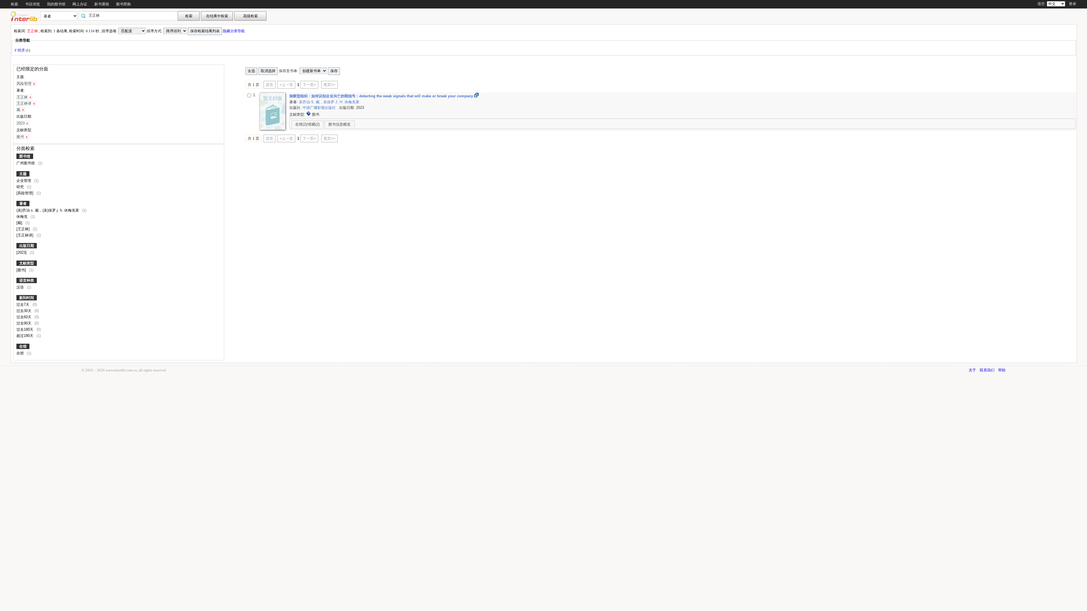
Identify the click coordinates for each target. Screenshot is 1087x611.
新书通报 (101, 4)
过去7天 (23, 304)
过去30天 (24, 311)
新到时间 (26, 298)
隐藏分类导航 (234, 31)
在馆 (23, 346)
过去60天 (24, 317)
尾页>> (329, 85)
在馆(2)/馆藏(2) (307, 124)
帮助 (1001, 370)
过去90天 (24, 323)
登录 (1072, 4)
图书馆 (24, 156)
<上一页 (286, 85)
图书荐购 (123, 4)
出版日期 (26, 246)
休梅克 (22, 216)
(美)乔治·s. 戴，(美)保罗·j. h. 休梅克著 (48, 210)
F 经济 (20, 50)
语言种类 (26, 280)
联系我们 (987, 370)
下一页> (309, 85)
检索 (14, 4)
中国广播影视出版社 (320, 108)
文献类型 (26, 263)
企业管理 (24, 180)
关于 (972, 370)
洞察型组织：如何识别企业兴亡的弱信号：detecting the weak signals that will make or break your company (381, 96)
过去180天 (25, 329)
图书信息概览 (339, 124)
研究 (20, 187)
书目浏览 (32, 4)
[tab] (307, 124)
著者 (23, 203)
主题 (23, 174)
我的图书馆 (56, 4)
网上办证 (79, 4)
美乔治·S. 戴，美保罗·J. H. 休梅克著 (329, 102)
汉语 (20, 287)
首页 (269, 85)
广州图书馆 (26, 163)
